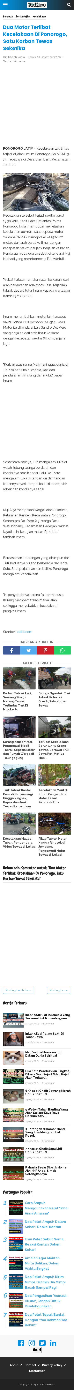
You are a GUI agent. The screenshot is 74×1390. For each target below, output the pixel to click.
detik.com (24, 632)
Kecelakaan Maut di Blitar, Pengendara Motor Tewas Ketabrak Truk (53, 796)
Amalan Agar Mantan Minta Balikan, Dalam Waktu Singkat (42, 1263)
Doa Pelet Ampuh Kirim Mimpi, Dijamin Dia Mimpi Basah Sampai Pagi (45, 1282)
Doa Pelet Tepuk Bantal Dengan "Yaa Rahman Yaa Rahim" (46, 1320)
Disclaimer (37, 1371)
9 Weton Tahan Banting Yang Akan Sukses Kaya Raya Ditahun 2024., (46, 1113)
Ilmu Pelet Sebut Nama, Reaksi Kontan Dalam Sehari (44, 1244)
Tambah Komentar (14, 61)
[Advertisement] (37, 105)
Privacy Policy (52, 1365)
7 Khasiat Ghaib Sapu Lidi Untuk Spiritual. (43, 1150)
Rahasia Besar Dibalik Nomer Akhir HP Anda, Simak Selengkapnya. (46, 1171)
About (14, 1365)
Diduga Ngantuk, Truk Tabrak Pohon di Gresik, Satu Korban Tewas (54, 699)
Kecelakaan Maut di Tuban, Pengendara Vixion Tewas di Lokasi (19, 842)
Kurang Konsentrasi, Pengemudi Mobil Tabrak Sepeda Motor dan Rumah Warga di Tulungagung (19, 750)
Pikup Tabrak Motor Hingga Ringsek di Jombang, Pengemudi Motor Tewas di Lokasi (52, 846)
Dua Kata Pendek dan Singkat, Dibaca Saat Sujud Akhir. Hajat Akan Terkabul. (47, 1074)
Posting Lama (59, 990)
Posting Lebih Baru (18, 990)
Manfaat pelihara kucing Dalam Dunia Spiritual (43, 1054)
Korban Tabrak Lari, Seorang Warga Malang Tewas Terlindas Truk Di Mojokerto (17, 701)
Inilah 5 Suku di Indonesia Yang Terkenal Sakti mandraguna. (47, 1016)
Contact (30, 1365)
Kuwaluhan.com (46, 1384)
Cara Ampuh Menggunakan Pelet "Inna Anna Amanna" (46, 1208)
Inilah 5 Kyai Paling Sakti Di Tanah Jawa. (44, 1035)
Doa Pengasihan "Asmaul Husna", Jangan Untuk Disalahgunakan (45, 1301)
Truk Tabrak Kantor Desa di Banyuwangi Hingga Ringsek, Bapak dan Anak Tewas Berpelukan (18, 798)
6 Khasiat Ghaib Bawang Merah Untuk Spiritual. (48, 1092)
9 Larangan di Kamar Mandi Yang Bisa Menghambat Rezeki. (45, 1132)
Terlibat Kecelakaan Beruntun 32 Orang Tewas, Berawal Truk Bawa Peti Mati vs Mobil (53, 750)
